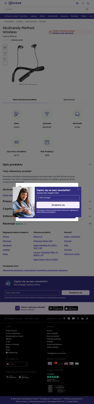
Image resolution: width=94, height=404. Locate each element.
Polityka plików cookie (48, 200)
